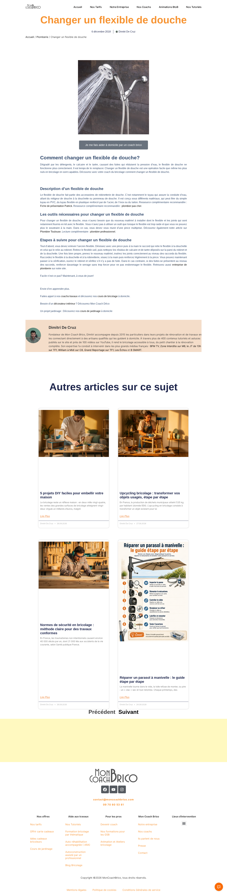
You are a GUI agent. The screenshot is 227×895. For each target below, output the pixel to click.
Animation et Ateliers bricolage (113, 843)
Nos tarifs (96, 7)
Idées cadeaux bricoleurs (38, 840)
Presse (142, 845)
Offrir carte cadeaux (42, 831)
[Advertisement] (92, 740)
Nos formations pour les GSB (113, 833)
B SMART (136, 350)
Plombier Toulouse (50, 231)
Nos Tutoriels (194, 7)
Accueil (78, 7)
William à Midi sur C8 (70, 350)
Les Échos (121, 350)
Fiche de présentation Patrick (56, 206)
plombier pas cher (131, 206)
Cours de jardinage (41, 848)
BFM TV (154, 346)
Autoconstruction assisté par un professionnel (75, 855)
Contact (142, 852)
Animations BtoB (168, 7)
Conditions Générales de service (141, 889)
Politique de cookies (104, 889)
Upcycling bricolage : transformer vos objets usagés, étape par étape (150, 495)
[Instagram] (122, 789)
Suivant (128, 712)
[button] (184, 823)
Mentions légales (76, 889)
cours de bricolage (107, 296)
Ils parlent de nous (149, 838)
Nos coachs (144, 7)
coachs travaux (69, 296)
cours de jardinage (90, 311)
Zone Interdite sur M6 (172, 346)
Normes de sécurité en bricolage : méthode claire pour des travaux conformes (67, 629)
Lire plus (45, 516)
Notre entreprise (119, 7)
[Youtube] (113, 789)
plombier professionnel (102, 231)
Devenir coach (109, 824)
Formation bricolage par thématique (77, 833)
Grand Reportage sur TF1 (99, 350)
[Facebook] (105, 789)
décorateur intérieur (65, 303)
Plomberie (42, 36)
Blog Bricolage (73, 865)
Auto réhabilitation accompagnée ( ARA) (77, 843)
